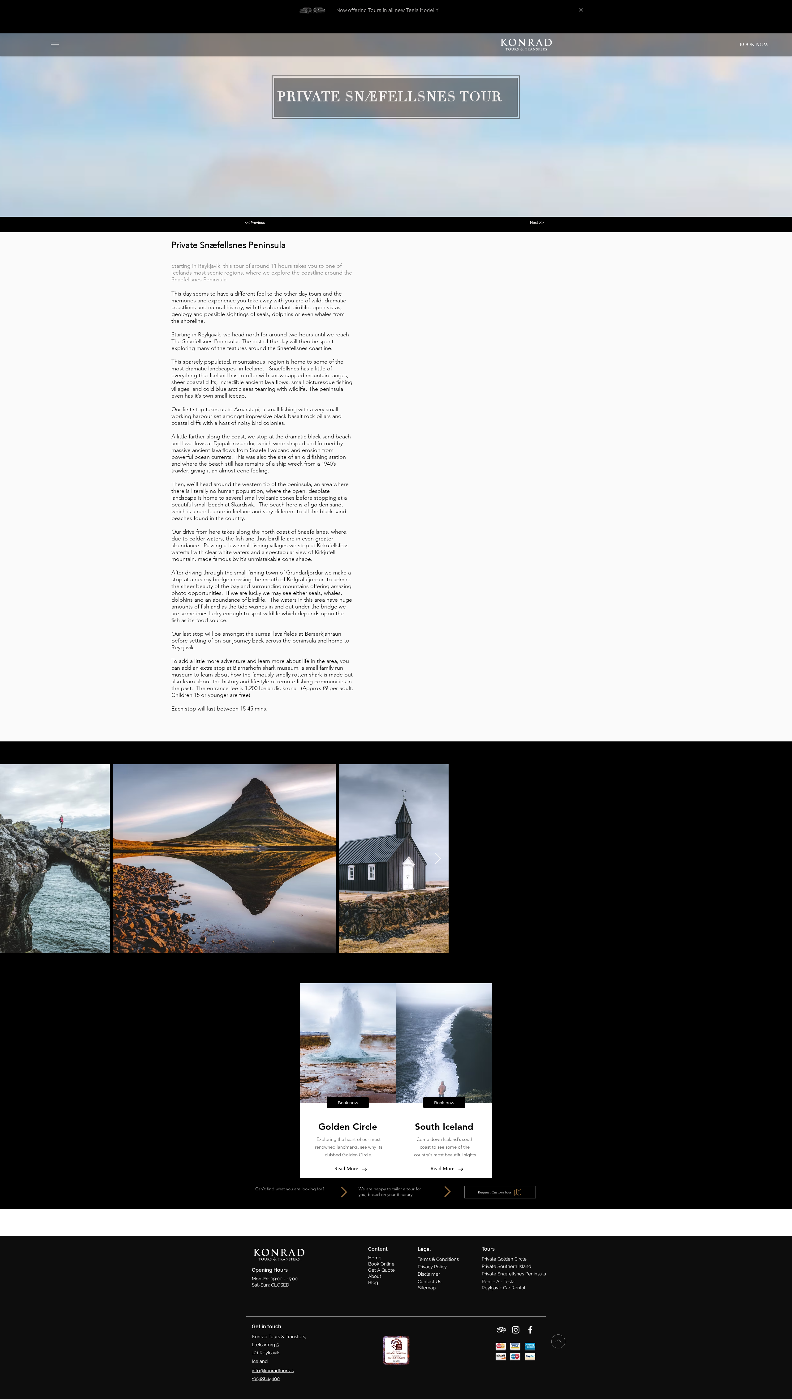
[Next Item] (437, 859)
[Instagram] (516, 1330)
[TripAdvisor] (501, 1330)
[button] (54, 44)
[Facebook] (530, 1330)
